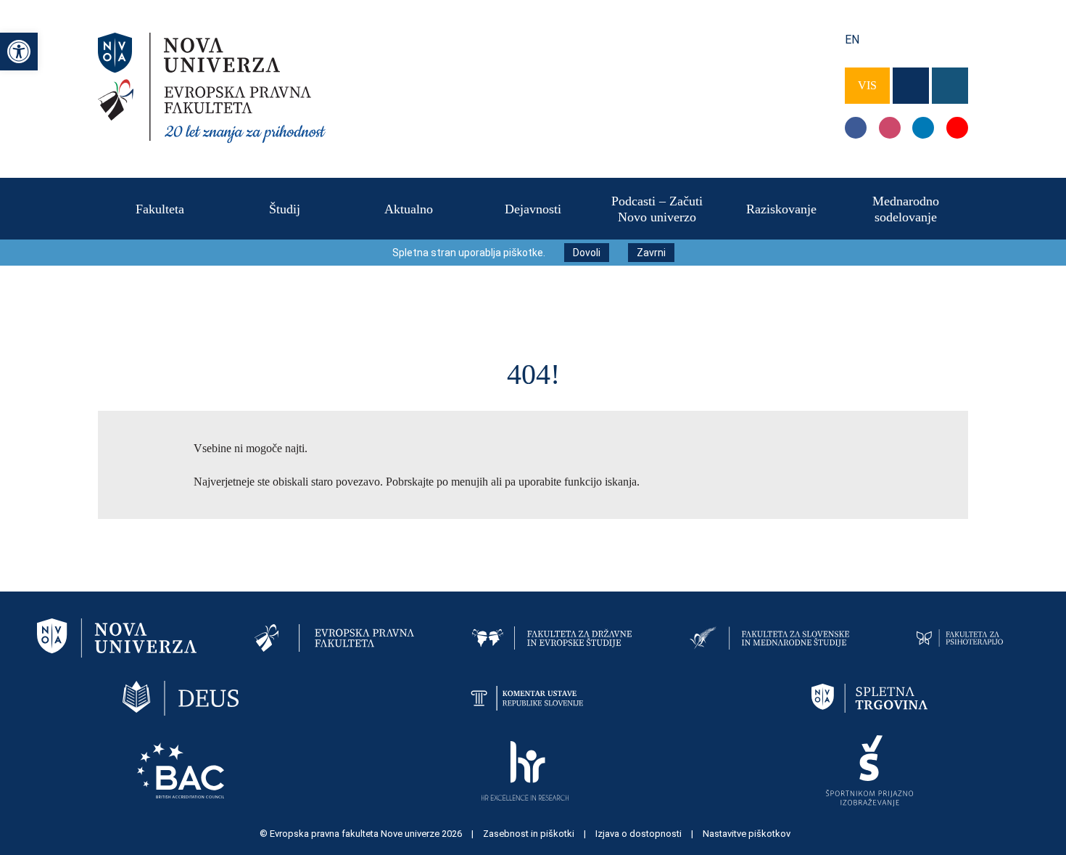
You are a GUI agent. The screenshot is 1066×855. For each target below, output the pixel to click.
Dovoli (586, 252)
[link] (19, 51)
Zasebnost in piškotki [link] (530, 833)
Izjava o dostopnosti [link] (639, 833)
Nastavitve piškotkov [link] (746, 833)
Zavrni (651, 252)
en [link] (852, 39)
